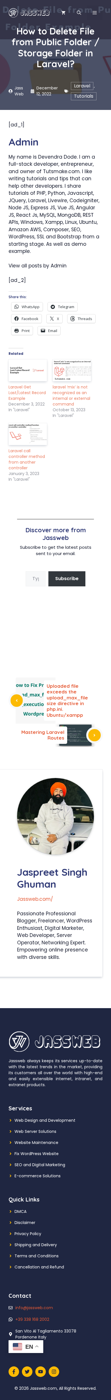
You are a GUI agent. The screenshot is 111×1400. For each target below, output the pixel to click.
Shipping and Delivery (36, 1245)
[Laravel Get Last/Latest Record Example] (28, 370)
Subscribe (67, 578)
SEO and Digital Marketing (40, 1165)
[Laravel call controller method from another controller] (28, 434)
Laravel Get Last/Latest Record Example (27, 392)
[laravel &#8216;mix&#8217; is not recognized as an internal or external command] (72, 370)
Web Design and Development (45, 1120)
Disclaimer (25, 1222)
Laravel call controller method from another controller (27, 459)
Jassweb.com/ (35, 899)
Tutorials (83, 96)
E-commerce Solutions (38, 1176)
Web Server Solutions (35, 1131)
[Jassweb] (29, 12)
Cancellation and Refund (39, 1267)
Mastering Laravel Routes (42, 735)
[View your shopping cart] (63, 13)
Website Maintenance (36, 1142)
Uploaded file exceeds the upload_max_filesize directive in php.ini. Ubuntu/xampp (67, 700)
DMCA (20, 1211)
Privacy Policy (28, 1234)
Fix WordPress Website (37, 1154)
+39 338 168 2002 (32, 1319)
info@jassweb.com (34, 1308)
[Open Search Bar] (79, 13)
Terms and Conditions (37, 1256)
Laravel (82, 86)
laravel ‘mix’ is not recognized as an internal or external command (71, 395)
